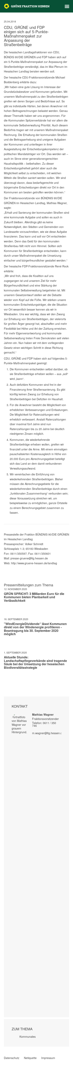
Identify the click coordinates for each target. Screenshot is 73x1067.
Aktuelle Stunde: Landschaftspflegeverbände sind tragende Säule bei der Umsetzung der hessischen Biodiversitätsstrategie (35, 662)
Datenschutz (11, 1057)
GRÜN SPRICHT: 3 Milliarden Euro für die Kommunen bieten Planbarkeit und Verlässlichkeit (34, 597)
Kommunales (27, 1036)
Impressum (48, 1057)
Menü (67, 6)
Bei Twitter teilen (10, 679)
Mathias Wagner (43, 714)
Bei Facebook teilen (5, 679)
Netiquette (30, 1057)
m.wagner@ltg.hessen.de (48, 733)
